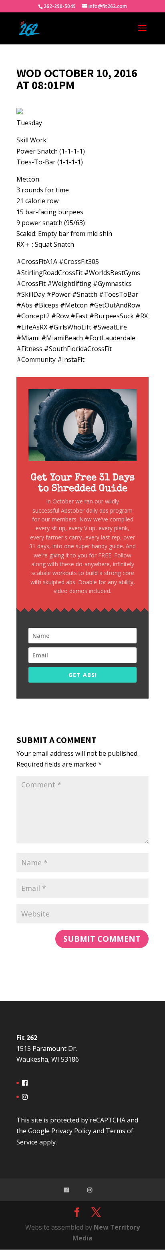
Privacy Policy (71, 1130)
